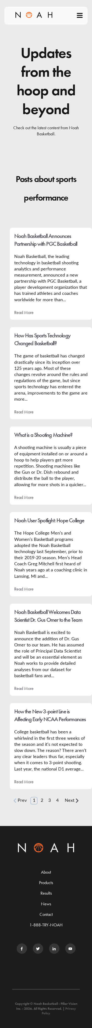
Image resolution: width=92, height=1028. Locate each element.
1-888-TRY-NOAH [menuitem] (46, 925)
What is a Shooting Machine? (43, 435)
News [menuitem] (46, 904)
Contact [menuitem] (46, 914)
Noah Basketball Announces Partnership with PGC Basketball (45, 239)
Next (69, 800)
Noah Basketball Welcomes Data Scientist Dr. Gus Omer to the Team (48, 615)
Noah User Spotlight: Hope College (49, 520)
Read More (24, 312)
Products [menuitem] (46, 882)
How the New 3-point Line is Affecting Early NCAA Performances (50, 715)
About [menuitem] (46, 872)
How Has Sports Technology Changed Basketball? (42, 339)
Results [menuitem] (46, 893)
